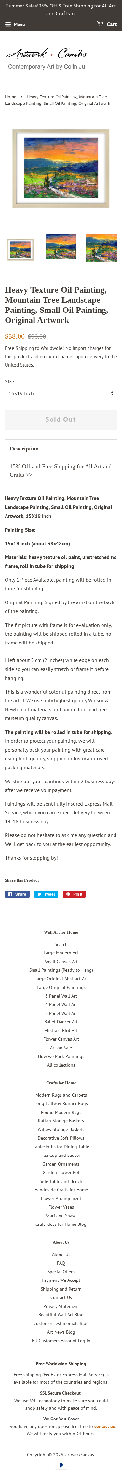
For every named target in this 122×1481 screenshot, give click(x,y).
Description (24, 448)
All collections (61, 1065)
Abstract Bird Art (61, 1030)
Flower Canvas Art (61, 1039)
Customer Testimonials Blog (61, 1323)
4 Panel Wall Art (61, 1004)
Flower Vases (61, 1207)
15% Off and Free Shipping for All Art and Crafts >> (61, 470)
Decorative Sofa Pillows (61, 1138)
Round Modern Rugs (61, 1112)
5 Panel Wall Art (61, 1013)
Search (61, 944)
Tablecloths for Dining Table (61, 1147)
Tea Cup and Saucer (61, 1155)
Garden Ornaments (61, 1164)
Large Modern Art (61, 953)
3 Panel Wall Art (61, 996)
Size (9, 381)
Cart (111, 24)
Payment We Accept (61, 1280)
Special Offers (61, 1272)
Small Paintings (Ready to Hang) (61, 970)
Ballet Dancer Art (61, 1022)
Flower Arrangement (61, 1198)
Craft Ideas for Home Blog (61, 1224)
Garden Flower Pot (61, 1172)
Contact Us (61, 1297)
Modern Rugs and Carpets (61, 1095)
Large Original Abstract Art (61, 979)
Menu (19, 24)
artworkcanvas (79, 1455)
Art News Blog (61, 1332)
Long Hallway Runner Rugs (61, 1103)
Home (10, 97)
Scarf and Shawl (61, 1216)
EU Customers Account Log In (61, 1341)
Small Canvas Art (61, 961)
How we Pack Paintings (61, 1056)
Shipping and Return (61, 1289)
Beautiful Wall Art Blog (61, 1315)
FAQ (61, 1263)
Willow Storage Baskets (61, 1129)
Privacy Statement (61, 1306)
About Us (61, 1254)
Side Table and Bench (61, 1181)
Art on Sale (61, 1048)
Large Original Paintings (61, 987)
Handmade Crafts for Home (61, 1190)
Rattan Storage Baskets (61, 1121)
